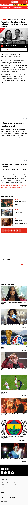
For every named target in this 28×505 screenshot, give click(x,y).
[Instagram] (5, 472)
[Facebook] (5, 230)
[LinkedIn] (14, 230)
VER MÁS (20, 264)
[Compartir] (25, 46)
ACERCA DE (3, 495)
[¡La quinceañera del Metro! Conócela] (14, 212)
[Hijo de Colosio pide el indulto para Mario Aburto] (14, 203)
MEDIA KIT (3, 497)
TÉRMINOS (21, 495)
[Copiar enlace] (20, 230)
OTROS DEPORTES (19, 487)
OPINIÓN (16, 485)
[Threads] (11, 230)
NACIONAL (3, 485)
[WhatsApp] (3, 230)
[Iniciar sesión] (26, 2)
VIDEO (2, 487)
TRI (15, 482)
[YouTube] (12, 472)
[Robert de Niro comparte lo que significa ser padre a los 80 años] (14, 222)
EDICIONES (12, 497)
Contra (5, 19)
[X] (8, 230)
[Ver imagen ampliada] (14, 36)
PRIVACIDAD (13, 495)
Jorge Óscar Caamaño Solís (10, 45)
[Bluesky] (17, 230)
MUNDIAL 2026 (4, 482)
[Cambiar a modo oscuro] (24, 2)
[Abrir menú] (2, 1)
